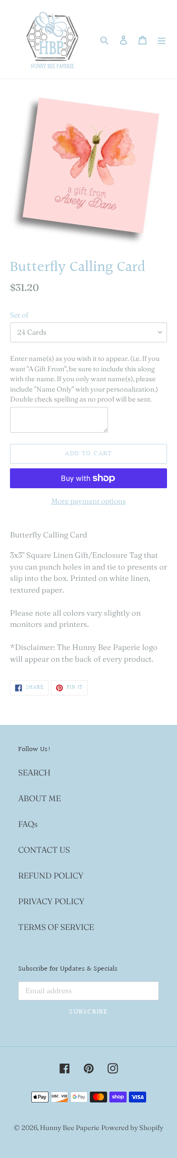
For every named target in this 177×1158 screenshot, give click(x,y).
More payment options (88, 500)
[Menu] (161, 39)
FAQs (28, 824)
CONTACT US (44, 850)
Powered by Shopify (132, 1127)
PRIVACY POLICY (51, 901)
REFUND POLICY (51, 875)
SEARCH (34, 772)
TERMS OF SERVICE (56, 927)
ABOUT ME (39, 798)
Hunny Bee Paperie (69, 1127)
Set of (19, 314)
